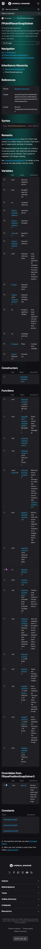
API (3, 52)
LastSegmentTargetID (10, 831)
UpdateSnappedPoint (24, 750)
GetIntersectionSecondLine (24, 472)
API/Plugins (10, 52)
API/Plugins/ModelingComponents (14, 55)
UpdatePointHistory (24, 688)
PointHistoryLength (24, 582)
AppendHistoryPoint (24, 402)
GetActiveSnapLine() (34, 504)
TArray (13, 210)
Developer (8, 18)
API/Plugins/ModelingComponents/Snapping (18, 58)
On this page (7, 43)
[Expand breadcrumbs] (14, 18)
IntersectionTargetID (10, 825)
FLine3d (14, 284)
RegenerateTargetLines (24, 592)
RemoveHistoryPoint (24, 656)
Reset (23, 785)
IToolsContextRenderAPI (24, 423)
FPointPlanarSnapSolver (10, 139)
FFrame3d (14, 344)
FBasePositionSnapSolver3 (15, 69)
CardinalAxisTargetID (10, 819)
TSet (13, 233)
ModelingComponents (22, 89)
